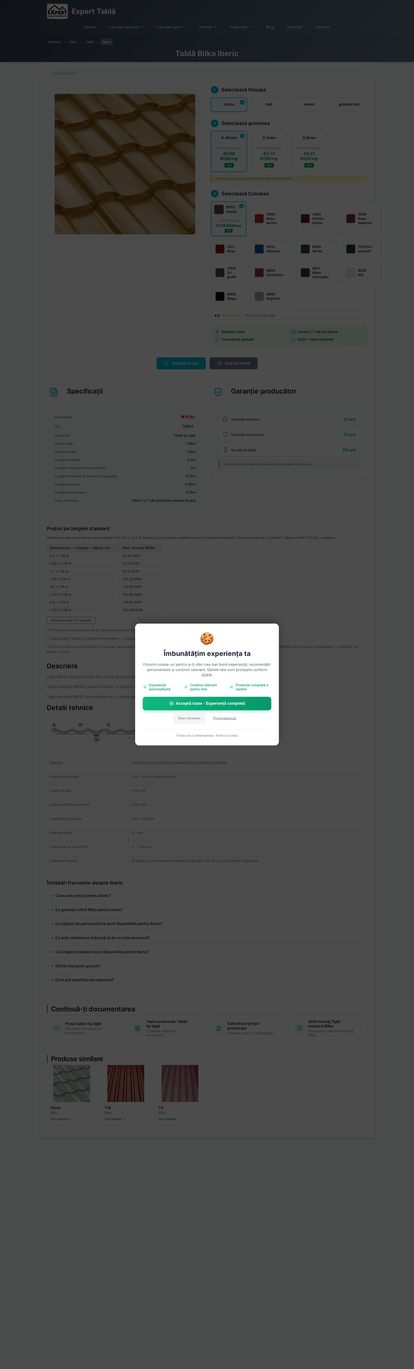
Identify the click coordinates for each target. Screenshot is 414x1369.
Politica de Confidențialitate (195, 735)
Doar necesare (189, 718)
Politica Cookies (227, 735)
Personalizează (224, 718)
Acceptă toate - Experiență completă (207, 703)
